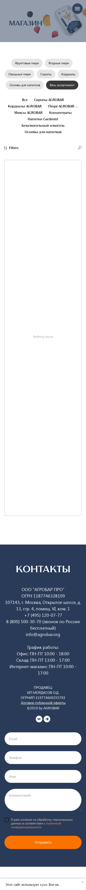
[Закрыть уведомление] (82, 882)
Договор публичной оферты (43, 702)
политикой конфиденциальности (36, 825)
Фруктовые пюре (27, 63)
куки (43, 884)
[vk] (39, 719)
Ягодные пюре (59, 63)
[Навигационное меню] (77, 8)
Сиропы (46, 74)
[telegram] (47, 719)
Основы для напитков (24, 85)
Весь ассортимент (62, 85)
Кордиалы (68, 74)
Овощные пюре (19, 74)
